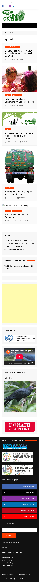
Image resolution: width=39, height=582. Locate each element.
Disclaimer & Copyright (10, 479)
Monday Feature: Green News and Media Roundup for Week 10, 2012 (19, 53)
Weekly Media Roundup (12, 47)
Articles (8, 95)
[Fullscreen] (32, 363)
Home (6, 33)
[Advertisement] (19, 303)
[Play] (7, 363)
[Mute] (29, 363)
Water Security (17, 95)
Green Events (9, 188)
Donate (10, 3)
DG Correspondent (12, 142)
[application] (19, 356)
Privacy (12, 578)
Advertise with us (8, 523)
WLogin (5, 578)
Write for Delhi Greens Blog (11, 542)
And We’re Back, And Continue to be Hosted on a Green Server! (19, 136)
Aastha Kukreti (11, 59)
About (4, 3)
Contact (16, 3)
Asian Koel (8, 378)
